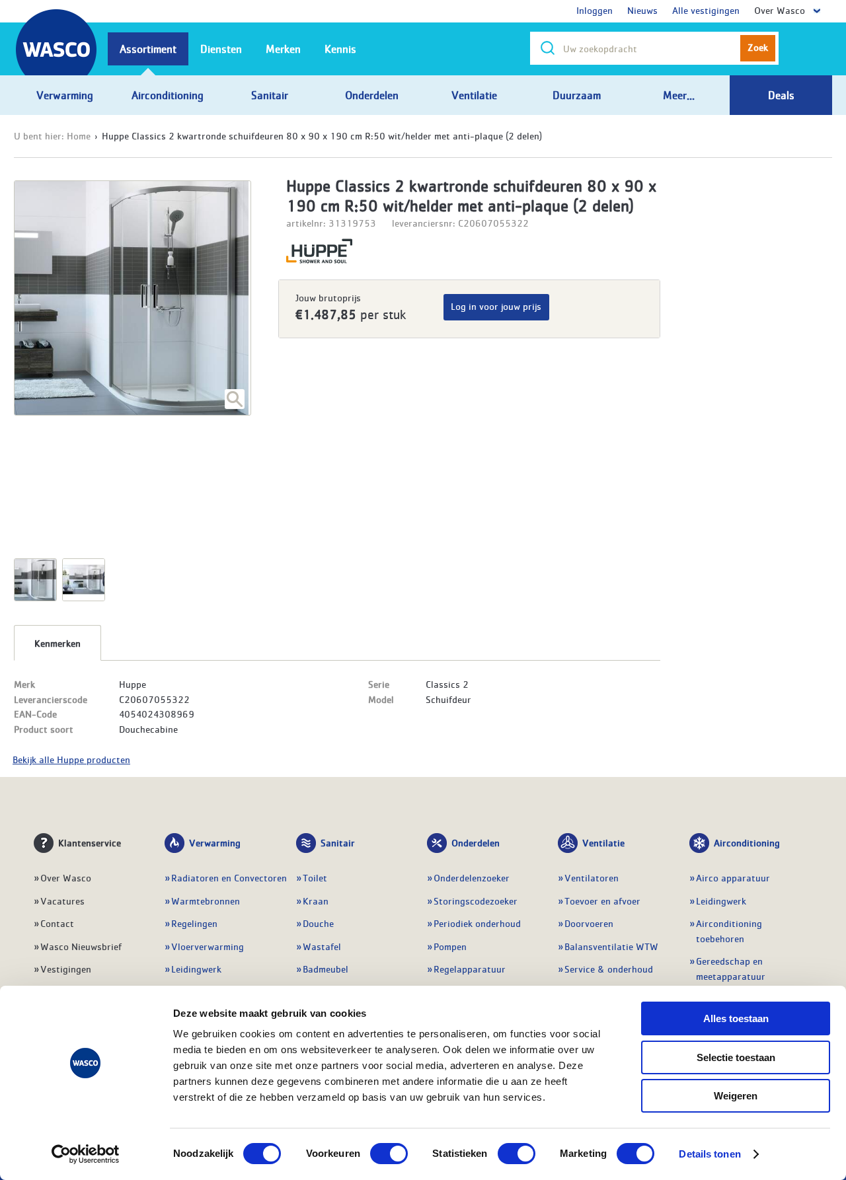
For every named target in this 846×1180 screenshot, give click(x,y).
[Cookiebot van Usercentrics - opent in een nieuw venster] (85, 1154)
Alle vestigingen (706, 10)
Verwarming (215, 842)
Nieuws (642, 10)
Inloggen (594, 10)
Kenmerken (57, 643)
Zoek (758, 47)
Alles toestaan (736, 1018)
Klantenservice (89, 842)
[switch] (389, 1153)
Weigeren (735, 1095)
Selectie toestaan (736, 1057)
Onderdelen (475, 842)
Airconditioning (747, 842)
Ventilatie (603, 842)
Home (79, 135)
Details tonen (709, 1154)
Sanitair (338, 842)
